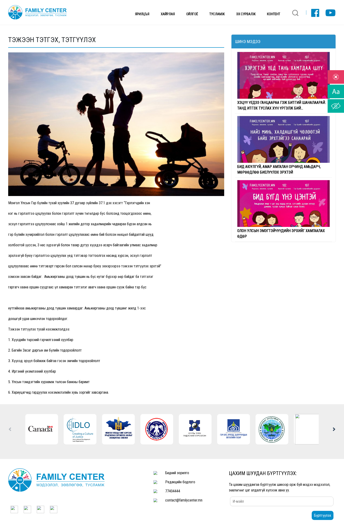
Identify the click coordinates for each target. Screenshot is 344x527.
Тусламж (217, 14)
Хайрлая (168, 14)
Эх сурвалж (246, 14)
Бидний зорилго (177, 473)
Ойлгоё (192, 14)
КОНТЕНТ (273, 14)
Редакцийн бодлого (180, 482)
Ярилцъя (142, 14)
